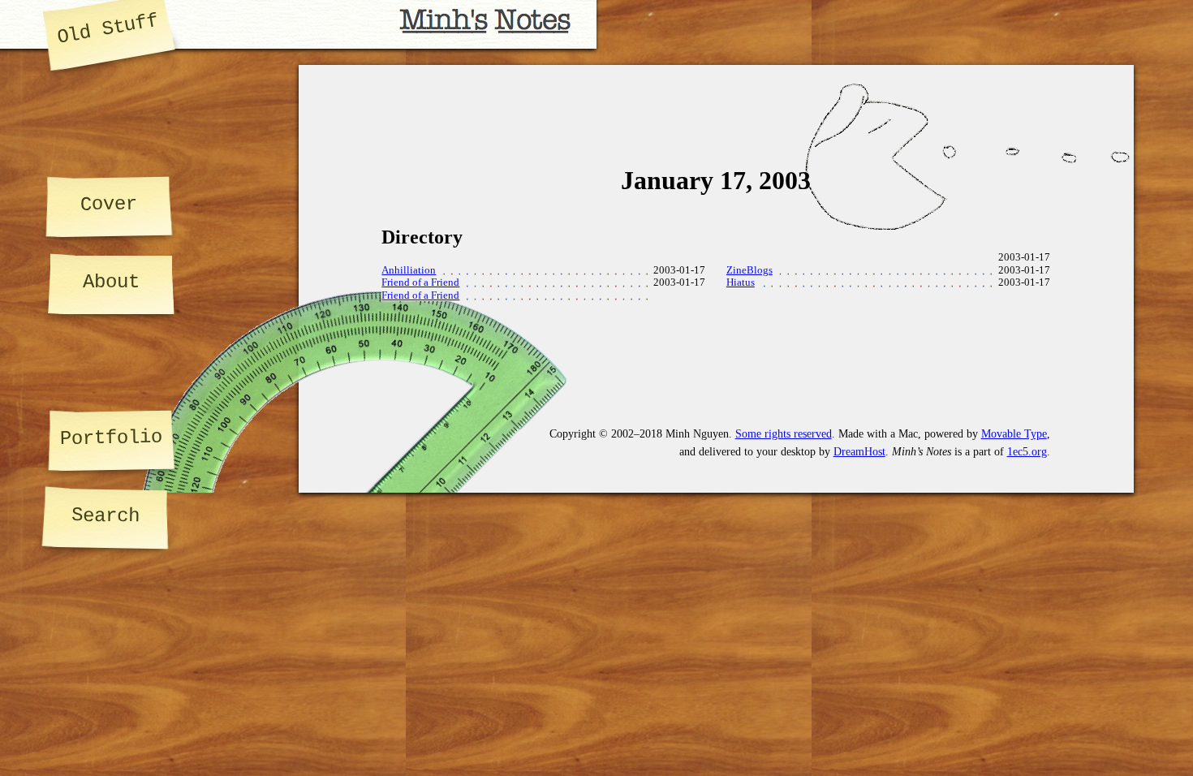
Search (105, 515)
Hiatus (740, 282)
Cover (108, 203)
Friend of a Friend (420, 282)
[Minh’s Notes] (298, 24)
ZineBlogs (749, 270)
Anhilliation (408, 270)
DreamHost (859, 451)
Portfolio (111, 438)
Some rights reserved (783, 433)
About (111, 282)
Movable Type (1014, 433)
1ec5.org (1027, 451)
